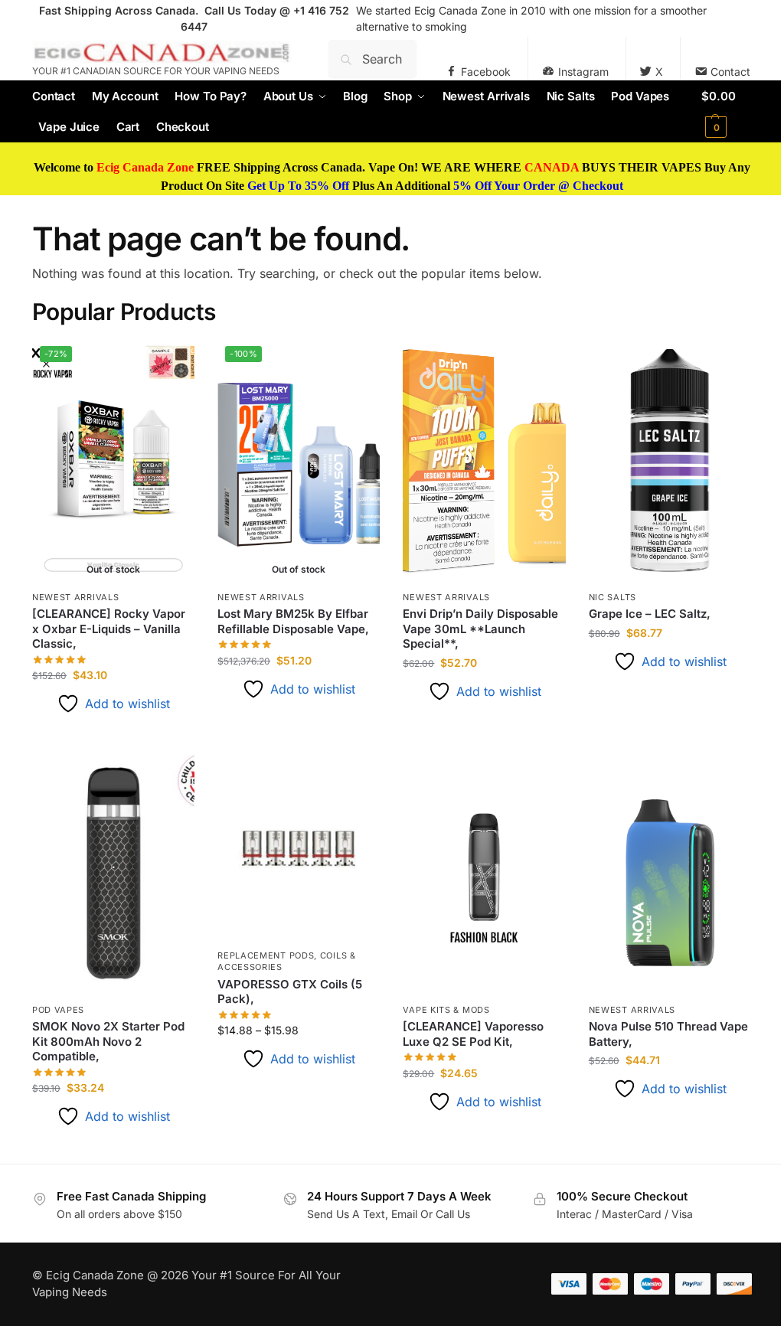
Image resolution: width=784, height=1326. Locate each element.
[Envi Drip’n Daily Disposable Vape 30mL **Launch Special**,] (484, 460)
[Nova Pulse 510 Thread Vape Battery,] (670, 872)
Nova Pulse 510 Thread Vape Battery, (668, 1034)
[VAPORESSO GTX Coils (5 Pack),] (298, 846)
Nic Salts (612, 597)
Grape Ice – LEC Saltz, (649, 613)
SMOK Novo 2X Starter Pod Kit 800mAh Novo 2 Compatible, (108, 1041)
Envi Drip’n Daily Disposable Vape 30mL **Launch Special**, (480, 628)
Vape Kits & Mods (446, 1009)
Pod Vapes (58, 1009)
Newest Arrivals (75, 597)
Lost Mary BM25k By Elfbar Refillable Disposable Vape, (293, 621)
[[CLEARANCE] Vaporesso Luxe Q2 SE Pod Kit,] (484, 872)
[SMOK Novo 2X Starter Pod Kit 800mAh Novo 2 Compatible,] (113, 872)
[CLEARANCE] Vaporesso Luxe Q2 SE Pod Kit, (473, 1034)
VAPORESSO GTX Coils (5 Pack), (289, 992)
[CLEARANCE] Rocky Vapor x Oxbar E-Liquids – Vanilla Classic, (108, 628)
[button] (726, 111)
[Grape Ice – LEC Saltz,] (670, 460)
